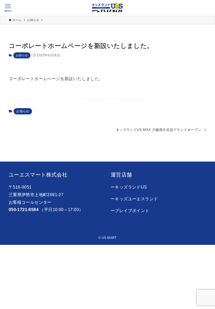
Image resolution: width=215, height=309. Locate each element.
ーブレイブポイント (130, 210)
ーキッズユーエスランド (134, 199)
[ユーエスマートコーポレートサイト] (107, 8)
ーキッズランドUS (129, 187)
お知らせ (22, 55)
